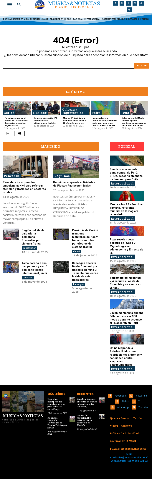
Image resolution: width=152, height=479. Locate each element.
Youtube (143, 407)
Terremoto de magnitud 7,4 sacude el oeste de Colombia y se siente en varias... (125, 282)
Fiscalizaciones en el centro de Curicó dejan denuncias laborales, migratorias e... (16, 122)
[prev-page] (8, 133)
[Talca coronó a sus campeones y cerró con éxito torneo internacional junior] (11, 267)
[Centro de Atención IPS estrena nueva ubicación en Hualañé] (46, 108)
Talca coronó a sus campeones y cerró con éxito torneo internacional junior (34, 268)
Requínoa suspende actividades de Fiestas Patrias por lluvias (74, 184)
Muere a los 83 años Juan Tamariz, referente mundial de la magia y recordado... (126, 209)
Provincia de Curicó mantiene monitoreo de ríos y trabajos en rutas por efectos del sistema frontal (85, 239)
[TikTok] (128, 3)
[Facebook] (115, 3)
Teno (125, 112)
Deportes (28, 277)
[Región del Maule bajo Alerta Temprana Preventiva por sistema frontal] (11, 234)
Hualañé (40, 112)
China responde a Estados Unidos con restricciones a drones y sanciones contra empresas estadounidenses (126, 356)
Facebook (120, 395)
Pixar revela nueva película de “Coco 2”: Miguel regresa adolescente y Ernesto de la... (126, 246)
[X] (135, 3)
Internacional (122, 183)
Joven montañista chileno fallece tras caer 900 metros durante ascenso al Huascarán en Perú (126, 318)
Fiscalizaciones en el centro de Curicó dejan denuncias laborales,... (87, 403)
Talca (96, 112)
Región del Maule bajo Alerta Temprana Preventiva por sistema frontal (33, 237)
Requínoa (62, 176)
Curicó (9, 112)
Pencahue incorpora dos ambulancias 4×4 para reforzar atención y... (56, 404)
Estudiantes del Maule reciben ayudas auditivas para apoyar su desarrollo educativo (134, 122)
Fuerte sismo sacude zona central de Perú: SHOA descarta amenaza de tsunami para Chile (126, 174)
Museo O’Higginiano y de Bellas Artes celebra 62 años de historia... (74, 120)
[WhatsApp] (141, 3)
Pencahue (12, 176)
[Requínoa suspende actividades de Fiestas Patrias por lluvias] (75, 167)
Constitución (29, 248)
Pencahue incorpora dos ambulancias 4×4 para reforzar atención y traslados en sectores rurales (24, 187)
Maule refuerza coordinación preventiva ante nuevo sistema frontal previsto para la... (104, 122)
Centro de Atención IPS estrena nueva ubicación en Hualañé (45, 120)
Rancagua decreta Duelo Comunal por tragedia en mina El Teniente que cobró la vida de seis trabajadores (85, 271)
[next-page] (19, 133)
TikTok (125, 401)
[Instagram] (122, 3)
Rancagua (78, 284)
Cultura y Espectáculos (72, 111)
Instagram (141, 395)
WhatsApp (123, 407)
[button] (18, 4)
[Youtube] (129, 9)
